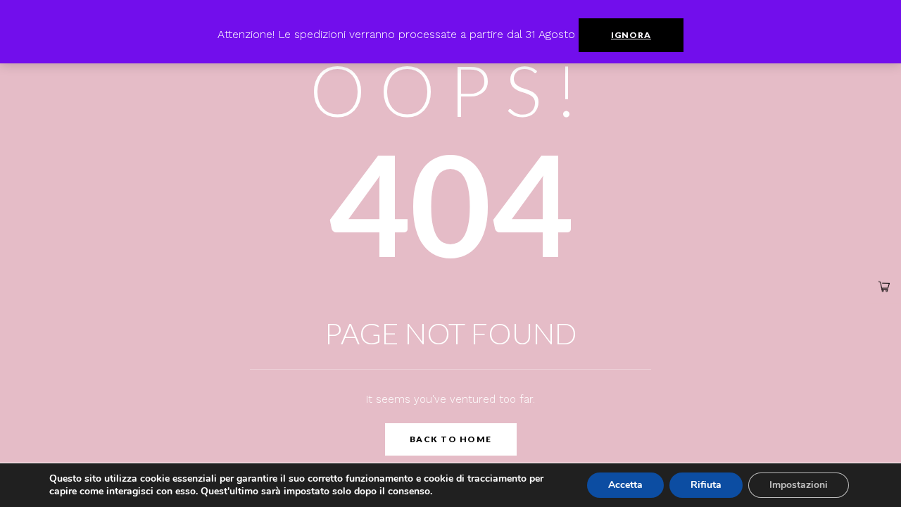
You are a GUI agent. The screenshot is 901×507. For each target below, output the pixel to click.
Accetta (625, 485)
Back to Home (451, 439)
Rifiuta (706, 485)
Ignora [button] (631, 35)
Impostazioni (798, 485)
